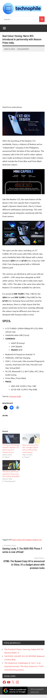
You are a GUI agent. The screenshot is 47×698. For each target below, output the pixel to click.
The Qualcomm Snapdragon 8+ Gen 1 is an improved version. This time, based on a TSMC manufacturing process (24, 666)
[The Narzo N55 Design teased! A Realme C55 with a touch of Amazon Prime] (11, 439)
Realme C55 (37, 539)
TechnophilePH (23, 49)
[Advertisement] (23, 76)
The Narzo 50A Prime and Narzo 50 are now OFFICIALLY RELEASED (11, 473)
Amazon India (15, 396)
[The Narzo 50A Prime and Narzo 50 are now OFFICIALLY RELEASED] (11, 465)
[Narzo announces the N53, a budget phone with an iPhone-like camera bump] (31, 439)
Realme (29, 539)
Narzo (14, 539)
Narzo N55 (21, 539)
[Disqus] (23, 606)
